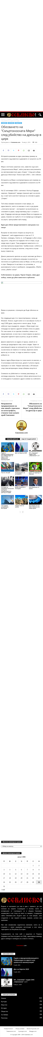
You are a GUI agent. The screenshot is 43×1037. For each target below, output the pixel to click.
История (15, 119)
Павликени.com (11, 1031)
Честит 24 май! (5, 472)
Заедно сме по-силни (19, 506)
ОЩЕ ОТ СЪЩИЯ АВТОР (29, 439)
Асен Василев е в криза (34, 487)
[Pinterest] (18, 150)
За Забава (4, 1015)
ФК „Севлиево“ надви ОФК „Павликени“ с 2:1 (34, 454)
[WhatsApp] (23, 150)
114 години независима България (4, 507)
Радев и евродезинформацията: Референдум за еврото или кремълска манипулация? (7, 456)
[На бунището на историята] (21, 467)
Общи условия (20, 1028)
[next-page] (23, 512)
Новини (9, 119)
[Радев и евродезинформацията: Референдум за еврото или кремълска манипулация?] (7, 447)
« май (3, 889)
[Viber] (8, 150)
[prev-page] (20, 512)
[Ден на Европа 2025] (21, 447)
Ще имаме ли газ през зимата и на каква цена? (34, 507)
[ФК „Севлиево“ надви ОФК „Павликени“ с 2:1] (35, 447)
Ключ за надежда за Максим (35, 473)
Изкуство (4, 1005)
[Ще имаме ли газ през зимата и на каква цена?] (35, 500)
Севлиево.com (15, 142)
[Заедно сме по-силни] (21, 500)
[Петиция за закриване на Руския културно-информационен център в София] (7, 481)
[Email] (28, 150)
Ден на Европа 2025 (21, 453)
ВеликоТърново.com (33, 1028)
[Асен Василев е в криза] (35, 481)
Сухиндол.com (22, 1031)
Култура (4, 1001)
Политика (4, 1018)
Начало (3, 119)
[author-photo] (21, 425)
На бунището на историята (20, 473)
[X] (13, 150)
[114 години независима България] (7, 500)
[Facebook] (3, 150)
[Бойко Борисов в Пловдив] (21, 481)
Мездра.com (32, 1031)
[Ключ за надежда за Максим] (35, 467)
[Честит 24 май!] (7, 467)
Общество (18, 123)
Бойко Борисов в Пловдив (20, 487)
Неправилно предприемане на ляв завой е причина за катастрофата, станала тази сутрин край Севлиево (10, 409)
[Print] (34, 150)
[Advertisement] (21, 33)
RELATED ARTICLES (12, 439)
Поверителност (8, 1028)
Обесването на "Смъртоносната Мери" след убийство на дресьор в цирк (32, 407)
